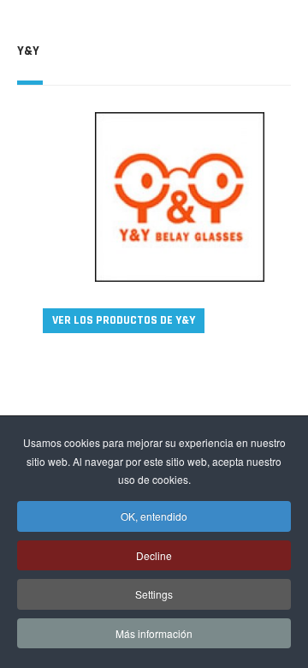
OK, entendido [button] (154, 516)
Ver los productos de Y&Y (123, 320)
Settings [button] (154, 594)
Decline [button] (154, 555)
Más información (154, 633)
